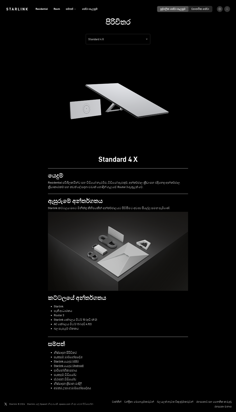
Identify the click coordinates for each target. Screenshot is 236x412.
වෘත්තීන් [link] (116, 401)
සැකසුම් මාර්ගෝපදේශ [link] (68, 356)
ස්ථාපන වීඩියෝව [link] (65, 379)
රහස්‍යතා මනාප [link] (223, 406)
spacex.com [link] (65, 404)
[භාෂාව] (220, 9)
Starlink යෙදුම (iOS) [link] (66, 361)
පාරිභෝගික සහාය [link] (65, 370)
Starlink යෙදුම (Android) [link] (69, 365)
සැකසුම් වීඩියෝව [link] (65, 374)
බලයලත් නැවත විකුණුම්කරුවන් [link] (175, 401)
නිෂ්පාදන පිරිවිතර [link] (65, 352)
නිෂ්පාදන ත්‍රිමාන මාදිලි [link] (68, 383)
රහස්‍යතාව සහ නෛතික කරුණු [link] (214, 401)
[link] (17, 9)
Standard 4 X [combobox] (96, 39)
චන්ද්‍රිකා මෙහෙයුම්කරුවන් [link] (139, 401)
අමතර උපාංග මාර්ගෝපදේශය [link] (72, 387)
